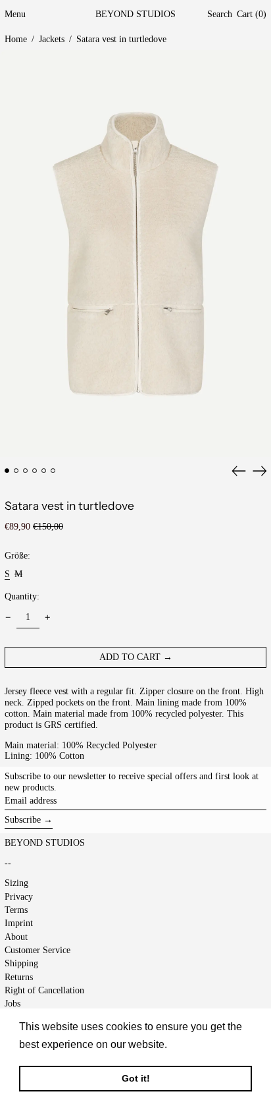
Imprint (19, 923)
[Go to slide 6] (53, 470)
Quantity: (22, 596)
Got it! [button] (136, 1078)
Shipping (21, 963)
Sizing (16, 883)
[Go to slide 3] (25, 470)
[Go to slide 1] (7, 470)
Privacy (19, 897)
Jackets (51, 39)
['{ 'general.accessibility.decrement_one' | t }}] (8, 617)
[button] (219, 15)
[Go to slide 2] (16, 470)
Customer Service (37, 950)
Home (16, 39)
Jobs (12, 1003)
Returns (19, 977)
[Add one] (47, 617)
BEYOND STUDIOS (135, 14)
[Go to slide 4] (34, 470)
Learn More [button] (198, 1044)
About (16, 937)
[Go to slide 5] (43, 470)
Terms (16, 910)
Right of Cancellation (44, 990)
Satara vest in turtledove (121, 39)
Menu (15, 14)
